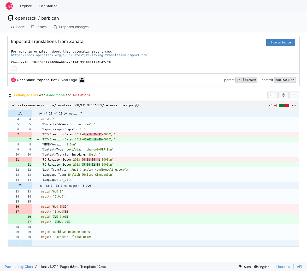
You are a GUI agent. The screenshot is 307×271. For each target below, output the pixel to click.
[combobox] (272, 95)
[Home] (9, 6)
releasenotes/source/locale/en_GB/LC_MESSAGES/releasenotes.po (75, 105)
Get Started (48, 6)
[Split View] (283, 95)
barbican (50, 18)
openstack (25, 18)
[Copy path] (137, 105)
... (13, 68)
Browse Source (281, 42)
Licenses (283, 267)
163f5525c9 (246, 80)
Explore (26, 6)
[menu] (294, 95)
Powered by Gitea (19, 267)
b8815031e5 (285, 80)
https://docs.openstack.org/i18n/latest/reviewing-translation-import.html (80, 55)
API (299, 267)
